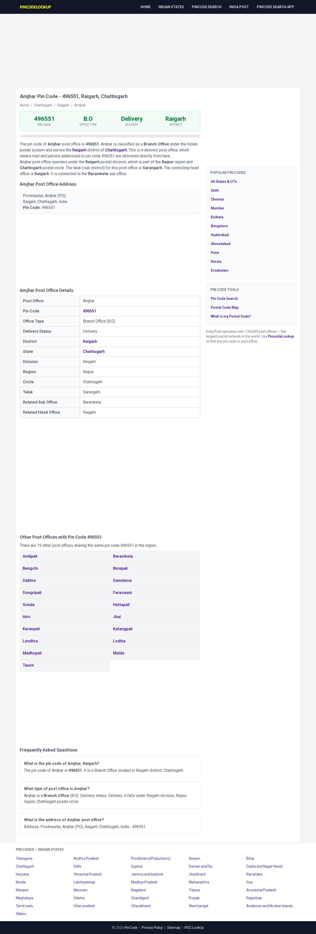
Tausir (28, 665)
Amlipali (30, 556)
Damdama (122, 580)
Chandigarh (140, 898)
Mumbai (217, 208)
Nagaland (138, 890)
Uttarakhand (141, 906)
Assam (194, 858)
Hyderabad (220, 235)
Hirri (26, 616)
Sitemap (173, 928)
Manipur (22, 890)
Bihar (250, 858)
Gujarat (136, 866)
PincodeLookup (281, 336)
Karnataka (254, 874)
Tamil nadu (24, 906)
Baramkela (123, 556)
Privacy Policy (152, 928)
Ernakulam (219, 270)
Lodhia (119, 641)
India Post (239, 7)
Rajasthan (254, 898)
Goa (249, 882)
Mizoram (81, 890)
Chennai (217, 199)
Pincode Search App (275, 7)
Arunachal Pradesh (261, 890)
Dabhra (29, 580)
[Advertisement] (158, 48)
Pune (215, 253)
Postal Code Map (224, 307)
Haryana (22, 874)
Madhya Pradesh (144, 882)
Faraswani (122, 592)
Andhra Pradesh (86, 858)
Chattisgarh (116, 150)
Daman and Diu (201, 866)
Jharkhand (197, 874)
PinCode (131, 928)
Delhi (215, 190)
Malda (118, 653)
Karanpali (31, 629)
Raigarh (79, 150)
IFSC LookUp (194, 928)
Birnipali (120, 568)
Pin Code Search (224, 299)
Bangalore (219, 226)
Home (145, 7)
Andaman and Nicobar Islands (269, 906)
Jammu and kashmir (147, 874)
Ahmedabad (221, 244)
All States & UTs (224, 181)
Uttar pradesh (84, 906)
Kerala (216, 262)
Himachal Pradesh (88, 874)
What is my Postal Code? (231, 316)
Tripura (194, 890)
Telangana (24, 858)
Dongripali (32, 592)
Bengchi (30, 568)
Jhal (117, 616)
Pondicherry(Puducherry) (150, 858)
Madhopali (32, 653)
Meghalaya (24, 898)
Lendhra (30, 641)
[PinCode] (36, 6)
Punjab (194, 898)
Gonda (29, 604)
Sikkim (21, 914)
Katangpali (123, 629)
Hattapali (121, 604)
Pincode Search (206, 7)
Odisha (79, 898)
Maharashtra (199, 882)
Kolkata (217, 217)
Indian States (171, 7)
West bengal (198, 906)
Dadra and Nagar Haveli (264, 866)
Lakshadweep (84, 882)
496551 (89, 311)
